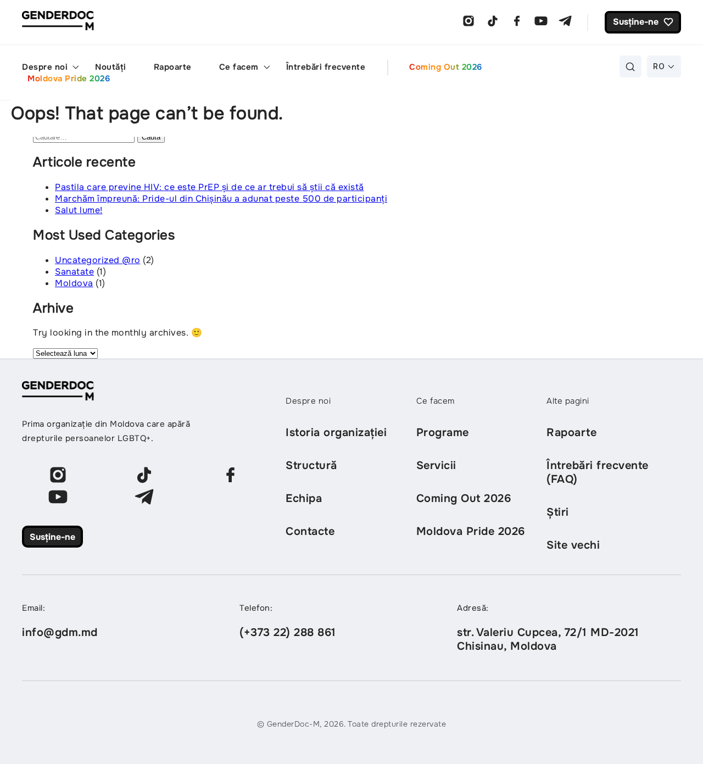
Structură (311, 465)
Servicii (436, 465)
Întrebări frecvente (326, 67)
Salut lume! (79, 210)
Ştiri (557, 512)
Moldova (74, 283)
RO (659, 66)
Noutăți (110, 67)
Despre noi (45, 67)
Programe (442, 432)
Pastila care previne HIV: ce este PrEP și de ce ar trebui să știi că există (209, 187)
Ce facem (239, 67)
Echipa (304, 498)
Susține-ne (52, 537)
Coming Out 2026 (445, 67)
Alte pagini (567, 400)
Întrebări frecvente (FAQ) (597, 472)
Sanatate (74, 271)
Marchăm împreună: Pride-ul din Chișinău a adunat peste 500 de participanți (221, 198)
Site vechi (573, 545)
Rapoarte (173, 67)
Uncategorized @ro (98, 260)
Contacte (310, 531)
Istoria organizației (336, 432)
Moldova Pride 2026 (68, 78)
